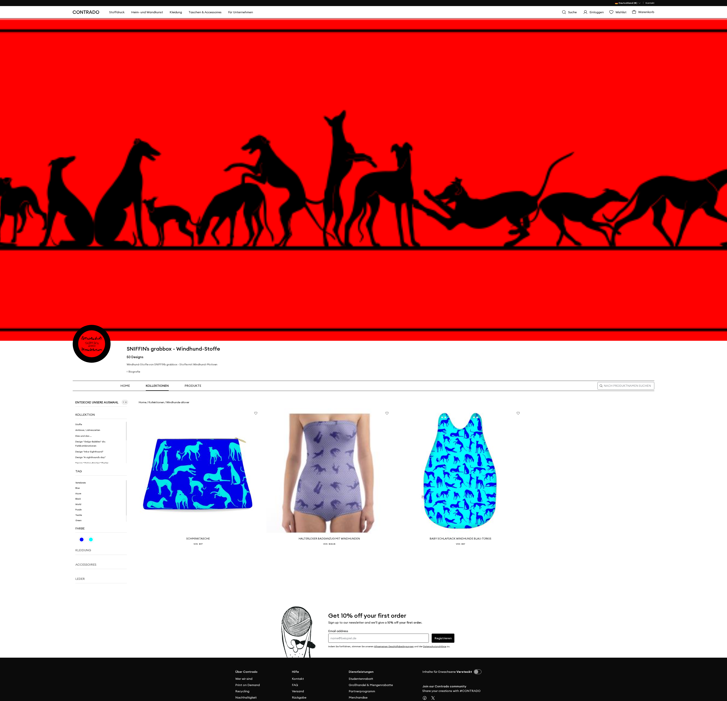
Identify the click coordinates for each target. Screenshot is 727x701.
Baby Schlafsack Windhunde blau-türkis (460, 538)
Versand (298, 691)
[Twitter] (434, 698)
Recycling (242, 691)
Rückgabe (299, 697)
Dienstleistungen (361, 672)
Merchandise (358, 697)
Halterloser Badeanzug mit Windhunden (329, 538)
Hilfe (295, 672)
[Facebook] (426, 698)
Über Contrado (246, 672)
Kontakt (650, 3)
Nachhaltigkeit (246, 697)
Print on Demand (247, 685)
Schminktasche (198, 538)
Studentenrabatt (361, 679)
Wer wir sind (243, 679)
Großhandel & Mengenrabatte (371, 685)
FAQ (295, 685)
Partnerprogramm (362, 691)
